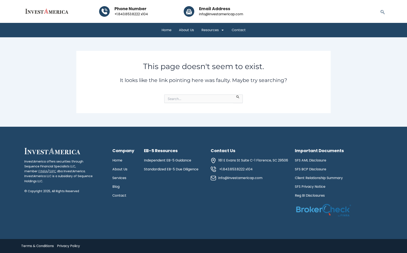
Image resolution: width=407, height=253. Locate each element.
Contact (239, 30)
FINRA (43, 171)
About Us (186, 30)
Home (166, 30)
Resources (210, 30)
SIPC (52, 171)
